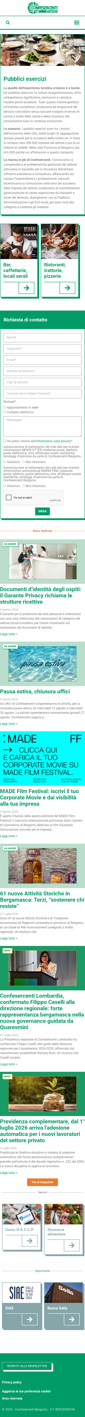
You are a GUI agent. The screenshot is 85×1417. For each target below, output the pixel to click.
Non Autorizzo (35, 462)
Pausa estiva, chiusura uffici (35, 691)
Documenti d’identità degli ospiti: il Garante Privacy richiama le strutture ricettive (40, 595)
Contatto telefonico (20, 412)
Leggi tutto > (8, 634)
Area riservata (12, 1398)
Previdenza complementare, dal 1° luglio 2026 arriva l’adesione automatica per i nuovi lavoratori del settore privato (42, 1131)
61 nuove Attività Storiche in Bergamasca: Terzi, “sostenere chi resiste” (42, 899)
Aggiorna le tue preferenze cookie (26, 1391)
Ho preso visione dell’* (39, 441)
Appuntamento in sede (22, 407)
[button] (7, 22)
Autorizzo (13, 462)
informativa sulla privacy (53, 441)
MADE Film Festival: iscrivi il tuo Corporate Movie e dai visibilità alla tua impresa (39, 797)
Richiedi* (9, 401)
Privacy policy (12, 1382)
